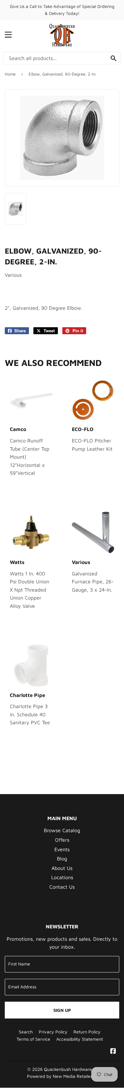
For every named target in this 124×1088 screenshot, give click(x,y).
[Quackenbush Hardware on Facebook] (113, 1051)
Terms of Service (33, 1039)
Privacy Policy (53, 1031)
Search (26, 1031)
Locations (62, 877)
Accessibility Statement (79, 1039)
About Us (62, 868)
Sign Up (62, 1010)
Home (10, 73)
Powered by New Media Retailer (59, 1076)
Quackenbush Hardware (68, 1069)
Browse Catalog (62, 830)
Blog (62, 858)
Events (62, 849)
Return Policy (86, 1031)
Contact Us (62, 887)
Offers (62, 840)
